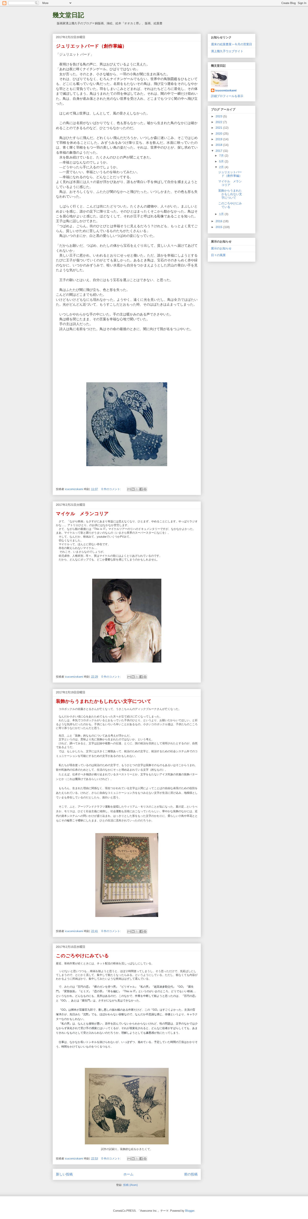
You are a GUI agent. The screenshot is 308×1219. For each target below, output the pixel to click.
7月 (222, 155)
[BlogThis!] (133, 489)
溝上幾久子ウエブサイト (227, 51)
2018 (219, 145)
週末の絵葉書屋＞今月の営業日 (231, 44)
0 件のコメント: (111, 489)
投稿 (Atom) (130, 1185)
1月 (222, 214)
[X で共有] (137, 489)
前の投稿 (191, 1174)
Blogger (189, 1210)
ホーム (128, 1174)
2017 (219, 150)
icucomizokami (226, 90)
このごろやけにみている (82, 955)
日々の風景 (218, 255)
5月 (222, 161)
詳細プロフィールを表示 (227, 96)
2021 (219, 127)
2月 (222, 167)
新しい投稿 (64, 1174)
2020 (219, 133)
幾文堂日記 (68, 15)
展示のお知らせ (221, 248)
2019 (219, 139)
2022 (219, 122)
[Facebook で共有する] (141, 489)
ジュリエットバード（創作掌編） (91, 46)
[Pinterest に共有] (145, 489)
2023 (219, 116)
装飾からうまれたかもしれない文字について (103, 701)
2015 (219, 227)
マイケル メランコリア (82, 513)
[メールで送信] (129, 489)
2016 (219, 221)
